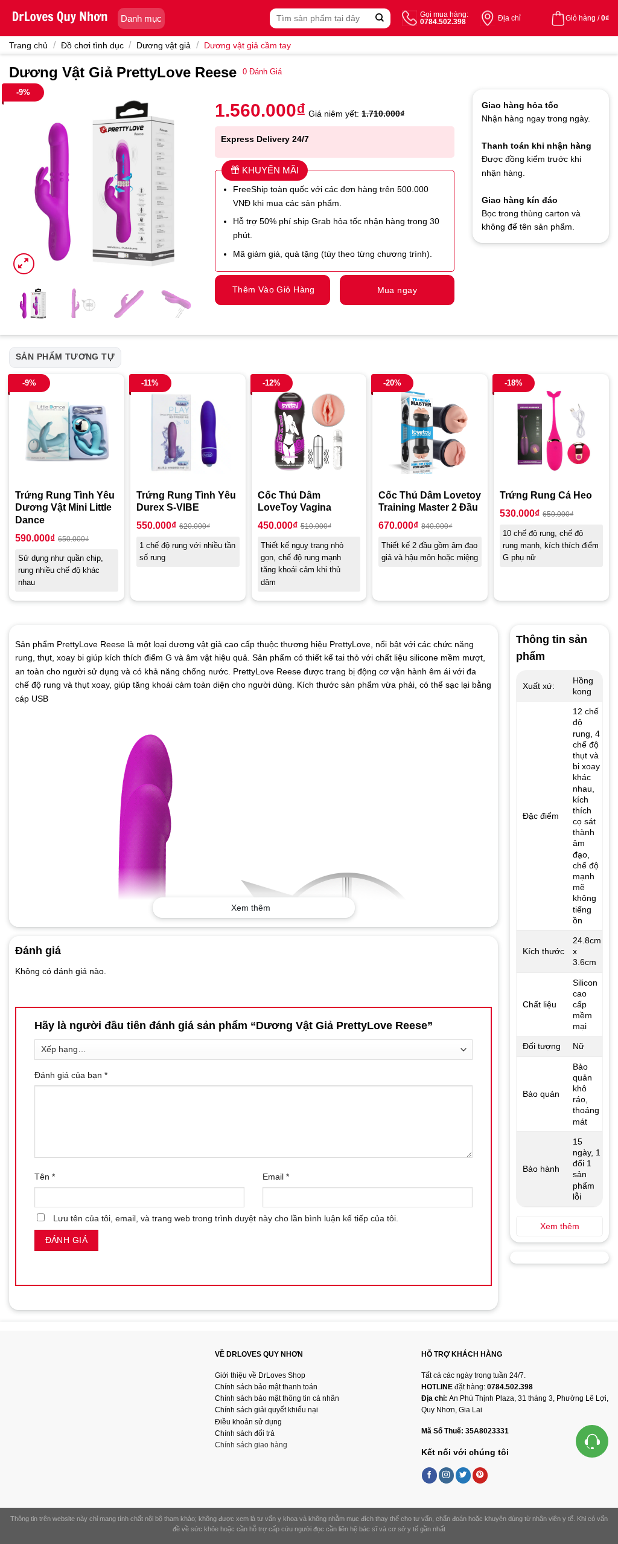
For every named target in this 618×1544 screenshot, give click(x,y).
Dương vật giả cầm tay (247, 45)
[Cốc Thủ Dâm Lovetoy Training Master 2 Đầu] (430, 431)
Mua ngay (397, 290)
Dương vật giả (163, 45)
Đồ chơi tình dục (92, 45)
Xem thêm (250, 908)
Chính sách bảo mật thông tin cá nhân (277, 1398)
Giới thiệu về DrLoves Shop (260, 1375)
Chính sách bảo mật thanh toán (266, 1387)
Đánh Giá (262, 72)
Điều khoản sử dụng (248, 1422)
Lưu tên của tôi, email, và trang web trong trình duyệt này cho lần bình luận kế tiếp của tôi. (225, 1218)
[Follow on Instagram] (446, 1475)
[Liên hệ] (592, 1441)
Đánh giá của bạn (70, 1075)
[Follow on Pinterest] (480, 1475)
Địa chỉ (509, 18)
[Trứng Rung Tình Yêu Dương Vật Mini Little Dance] (66, 431)
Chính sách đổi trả (245, 1433)
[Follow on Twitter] (463, 1475)
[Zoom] (23, 263)
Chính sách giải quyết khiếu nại (266, 1410)
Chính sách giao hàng (251, 1445)
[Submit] (379, 18)
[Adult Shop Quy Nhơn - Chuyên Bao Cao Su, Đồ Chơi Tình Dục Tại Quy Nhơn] (60, 18)
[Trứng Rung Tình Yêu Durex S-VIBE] (188, 431)
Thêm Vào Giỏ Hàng (273, 289)
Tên (44, 1176)
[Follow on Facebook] (430, 1475)
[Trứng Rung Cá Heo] (551, 431)
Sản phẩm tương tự (65, 356)
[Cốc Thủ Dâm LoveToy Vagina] (309, 431)
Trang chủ (28, 45)
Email (276, 1176)
